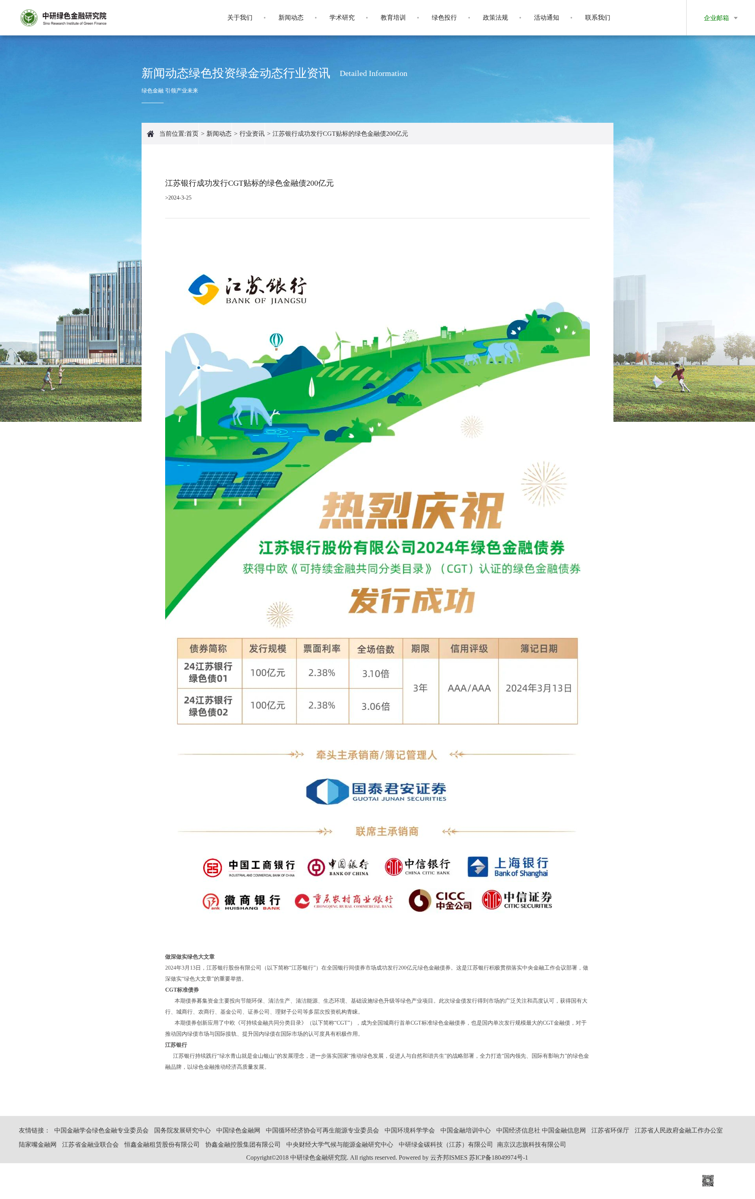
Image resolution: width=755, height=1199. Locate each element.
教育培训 (393, 17)
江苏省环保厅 (610, 1130)
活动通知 (546, 17)
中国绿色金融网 (238, 1130)
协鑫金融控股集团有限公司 (243, 1144)
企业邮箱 (716, 18)
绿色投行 (444, 17)
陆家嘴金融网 (38, 1144)
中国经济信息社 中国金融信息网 (541, 1130)
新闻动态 (291, 17)
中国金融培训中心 (465, 1130)
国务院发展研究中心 (182, 1130)
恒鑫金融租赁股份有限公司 (162, 1144)
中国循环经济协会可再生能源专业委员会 (322, 1130)
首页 (192, 133)
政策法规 (495, 17)
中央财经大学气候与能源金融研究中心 (339, 1144)
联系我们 (597, 17)
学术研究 (342, 17)
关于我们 (239, 17)
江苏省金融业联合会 (90, 1144)
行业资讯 (252, 133)
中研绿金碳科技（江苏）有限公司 (446, 1144)
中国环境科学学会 (410, 1130)
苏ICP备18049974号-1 (498, 1157)
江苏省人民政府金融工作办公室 (679, 1130)
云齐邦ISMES (449, 1157)
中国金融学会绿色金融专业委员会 (101, 1130)
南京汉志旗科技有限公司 (531, 1144)
